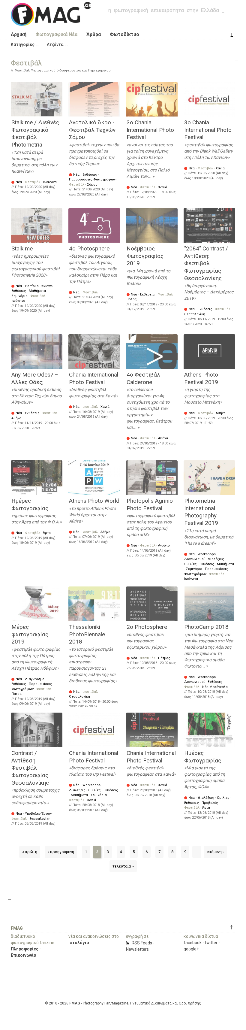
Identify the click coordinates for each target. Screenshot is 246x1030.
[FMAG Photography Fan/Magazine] (51, 21)
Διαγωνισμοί (194, 559)
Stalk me (22, 248)
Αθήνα (16, 418)
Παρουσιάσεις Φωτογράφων (92, 179)
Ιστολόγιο (78, 942)
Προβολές (210, 803)
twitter (211, 942)
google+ (191, 949)
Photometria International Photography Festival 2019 (201, 511)
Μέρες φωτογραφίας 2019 (29, 634)
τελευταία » (123, 866)
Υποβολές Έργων (38, 814)
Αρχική (18, 34)
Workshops (207, 554)
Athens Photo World (94, 500)
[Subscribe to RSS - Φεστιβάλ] (128, 943)
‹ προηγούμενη (61, 852)
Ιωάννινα (50, 182)
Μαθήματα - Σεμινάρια (89, 795)
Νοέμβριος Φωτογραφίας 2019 (145, 256)
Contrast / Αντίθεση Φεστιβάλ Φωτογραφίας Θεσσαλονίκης (30, 768)
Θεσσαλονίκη (194, 314)
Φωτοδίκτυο (124, 34)
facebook (193, 942)
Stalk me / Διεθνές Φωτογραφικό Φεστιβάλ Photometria (35, 133)
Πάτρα (16, 694)
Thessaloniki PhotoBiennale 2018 (87, 634)
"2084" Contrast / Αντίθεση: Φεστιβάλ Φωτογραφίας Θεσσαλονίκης (206, 263)
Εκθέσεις (89, 175)
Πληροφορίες (24, 949)
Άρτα (47, 533)
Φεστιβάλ (32, 182)
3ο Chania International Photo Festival (150, 130)
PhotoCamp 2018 (206, 626)
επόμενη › (215, 852)
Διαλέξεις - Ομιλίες (85, 790)
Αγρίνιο (164, 545)
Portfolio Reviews (38, 286)
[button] (24, 44)
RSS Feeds (142, 943)
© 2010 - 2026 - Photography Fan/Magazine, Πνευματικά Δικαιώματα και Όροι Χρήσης (123, 1003)
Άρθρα (93, 34)
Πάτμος (164, 658)
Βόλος (132, 299)
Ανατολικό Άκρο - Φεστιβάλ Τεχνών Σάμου (92, 130)
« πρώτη (29, 852)
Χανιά (162, 187)
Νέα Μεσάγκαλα (215, 687)
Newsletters (137, 949)
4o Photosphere (89, 248)
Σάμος (92, 184)
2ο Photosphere (147, 626)
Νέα (19, 182)
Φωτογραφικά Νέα (56, 34)
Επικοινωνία (23, 955)
